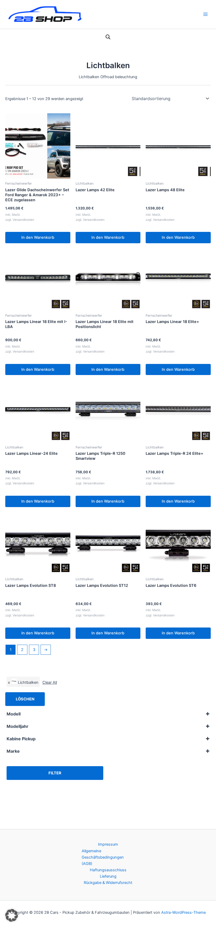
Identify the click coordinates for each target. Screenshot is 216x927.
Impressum (108, 844)
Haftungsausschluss (108, 870)
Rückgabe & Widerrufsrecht (108, 882)
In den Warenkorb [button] (37, 237)
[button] (11, 915)
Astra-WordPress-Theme (183, 912)
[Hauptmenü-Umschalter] (205, 14)
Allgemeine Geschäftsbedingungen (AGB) (103, 857)
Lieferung (108, 876)
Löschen (25, 699)
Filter (54, 773)
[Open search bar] (108, 37)
